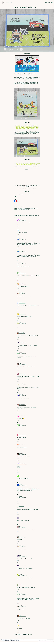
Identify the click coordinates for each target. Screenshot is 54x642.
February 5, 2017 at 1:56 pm (22, 323)
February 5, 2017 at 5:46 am (22, 273)
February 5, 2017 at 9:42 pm (22, 444)
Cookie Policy (17, 640)
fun (37, 208)
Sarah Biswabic (21, 453)
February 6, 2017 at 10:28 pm (22, 556)
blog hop (16, 208)
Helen (24, 634)
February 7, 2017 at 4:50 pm (22, 606)
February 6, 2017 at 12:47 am (22, 485)
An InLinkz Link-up (27, 191)
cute (23, 208)
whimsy (24, 209)
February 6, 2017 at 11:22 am (22, 527)
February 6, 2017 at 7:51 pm (22, 546)
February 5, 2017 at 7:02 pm (22, 384)
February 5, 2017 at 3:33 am (22, 220)
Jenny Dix (20, 302)
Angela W (20, 593)
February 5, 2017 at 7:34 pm (22, 395)
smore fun (19, 209)
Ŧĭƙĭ (19, 467)
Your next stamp (27, 209)
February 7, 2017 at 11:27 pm (22, 616)
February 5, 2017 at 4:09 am (22, 239)
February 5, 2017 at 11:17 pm (22, 454)
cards (18, 208)
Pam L (20, 526)
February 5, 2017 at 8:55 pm (22, 425)
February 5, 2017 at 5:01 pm (22, 353)
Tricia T (20, 219)
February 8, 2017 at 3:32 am (22, 625)
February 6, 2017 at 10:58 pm (22, 575)
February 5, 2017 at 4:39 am (22, 263)
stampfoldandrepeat (22, 404)
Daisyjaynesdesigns (27, 208)
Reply (17, 226)
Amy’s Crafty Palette (21, 292)
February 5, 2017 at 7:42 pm (22, 405)
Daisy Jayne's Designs (9, 2)
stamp (21, 209)
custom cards (21, 208)
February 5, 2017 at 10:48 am (22, 293)
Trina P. (20, 262)
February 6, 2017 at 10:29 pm (22, 565)
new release (15, 209)
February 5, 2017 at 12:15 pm (22, 303)
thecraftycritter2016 (21, 506)
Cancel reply (29, 634)
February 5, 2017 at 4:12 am (22, 251)
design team (32, 208)
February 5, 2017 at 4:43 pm (22, 342)
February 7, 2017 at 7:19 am (22, 594)
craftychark (20, 615)
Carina (20, 555)
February (35, 208)
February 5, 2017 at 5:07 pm (22, 364)
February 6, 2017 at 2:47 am (22, 497)
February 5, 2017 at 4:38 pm (22, 333)
